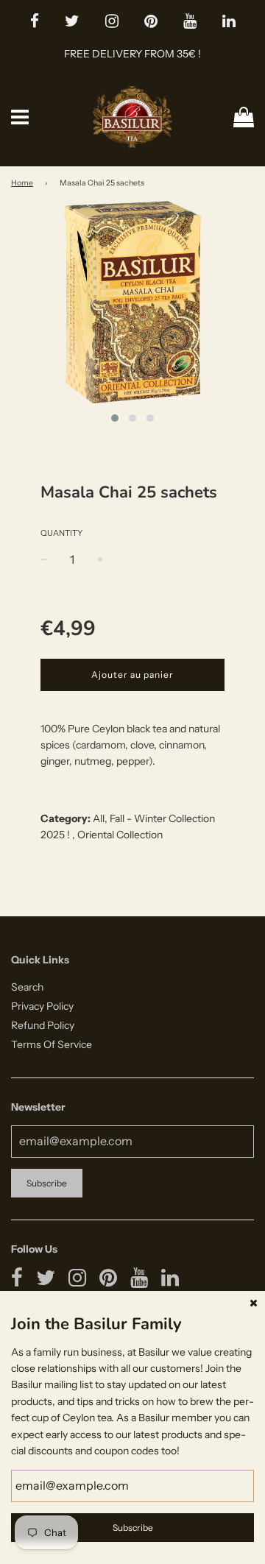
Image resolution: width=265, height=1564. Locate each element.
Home (22, 183)
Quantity (61, 533)
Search (27, 987)
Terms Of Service (51, 1044)
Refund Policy (42, 1025)
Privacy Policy (42, 1006)
